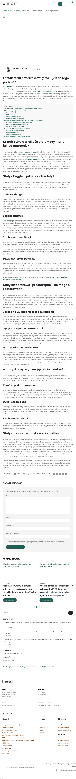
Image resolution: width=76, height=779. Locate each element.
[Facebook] (3, 713)
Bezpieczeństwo (13, 115)
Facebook (54, 474)
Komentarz (10, 496)
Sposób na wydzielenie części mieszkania (20, 122)
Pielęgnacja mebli (29, 667)
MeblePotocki (7, 11)
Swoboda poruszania (14, 134)
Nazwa (8, 517)
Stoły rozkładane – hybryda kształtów (17, 136)
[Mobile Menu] (4, 4)
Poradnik (17, 11)
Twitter (57, 474)
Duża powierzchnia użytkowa (16, 126)
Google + (63, 474)
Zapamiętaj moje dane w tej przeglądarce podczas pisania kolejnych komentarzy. (36, 542)
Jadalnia (7, 667)
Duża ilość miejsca (13, 132)
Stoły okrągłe (7, 221)
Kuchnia (16, 667)
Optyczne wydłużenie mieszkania (18, 124)
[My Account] (54, 4)
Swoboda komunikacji (14, 116)
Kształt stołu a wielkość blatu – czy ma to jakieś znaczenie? (24, 108)
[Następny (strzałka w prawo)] (2, 778)
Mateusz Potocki (21, 69)
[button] (60, 4)
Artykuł (6, 657)
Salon (41, 667)
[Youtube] (11, 713)
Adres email (10, 526)
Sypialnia (49, 667)
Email (66, 474)
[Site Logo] (11, 4)
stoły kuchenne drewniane (45, 91)
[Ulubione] (66, 4)
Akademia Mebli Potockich (13, 653)
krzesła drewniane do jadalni (27, 152)
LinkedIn (60, 474)
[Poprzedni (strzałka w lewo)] (0, 778)
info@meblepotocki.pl (9, 706)
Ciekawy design (12, 113)
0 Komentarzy (34, 474)
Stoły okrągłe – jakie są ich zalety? (16, 111)
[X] (7, 713)
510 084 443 (42, 694)
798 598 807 (42, 692)
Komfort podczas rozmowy (16, 130)
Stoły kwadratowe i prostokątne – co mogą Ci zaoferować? (24, 120)
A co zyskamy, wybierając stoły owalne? (18, 128)
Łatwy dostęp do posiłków (16, 118)
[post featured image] (20, 571)
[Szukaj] (70, 613)
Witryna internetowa (13, 534)
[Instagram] (15, 713)
